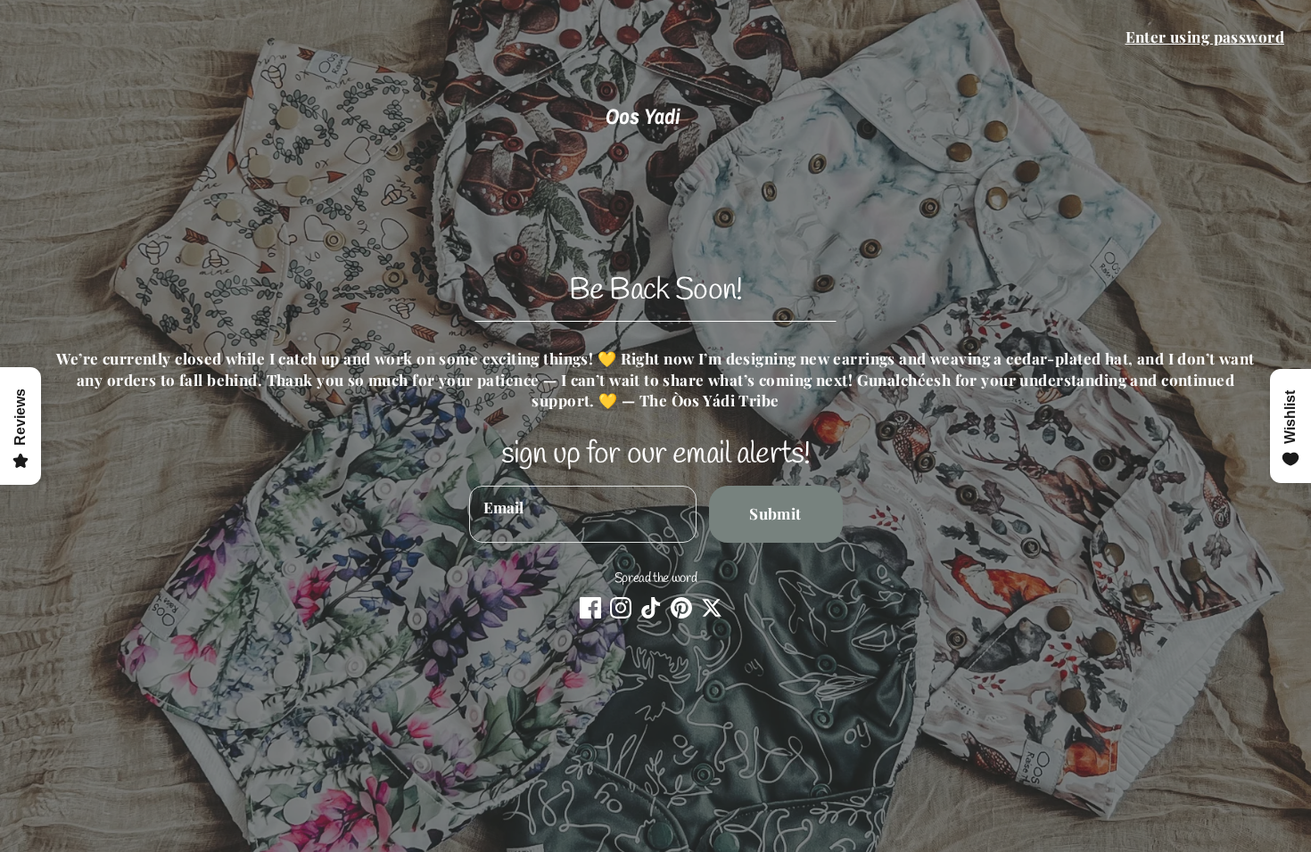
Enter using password (1205, 36)
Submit (775, 513)
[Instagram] (620, 608)
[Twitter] (711, 608)
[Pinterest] (681, 608)
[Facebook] (590, 608)
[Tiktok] (651, 608)
